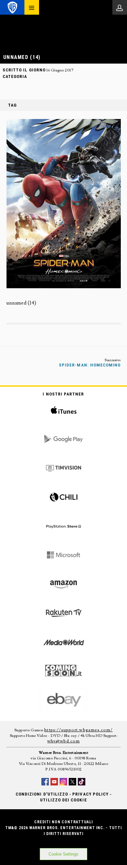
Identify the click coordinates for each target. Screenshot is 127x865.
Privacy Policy (90, 794)
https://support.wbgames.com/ (78, 730)
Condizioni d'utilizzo (42, 794)
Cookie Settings (63, 854)
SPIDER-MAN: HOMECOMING (89, 365)
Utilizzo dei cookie (63, 800)
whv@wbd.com (63, 741)
